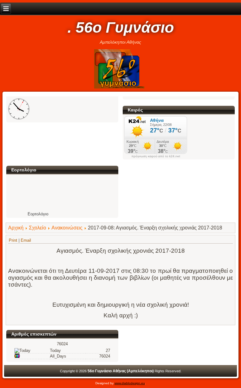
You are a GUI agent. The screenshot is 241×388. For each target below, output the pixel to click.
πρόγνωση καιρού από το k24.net (155, 156)
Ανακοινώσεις (67, 227)
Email (26, 240)
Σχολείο (37, 227)
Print (14, 240)
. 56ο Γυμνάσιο (120, 27)
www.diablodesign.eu (130, 383)
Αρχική (16, 227)
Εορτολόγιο (38, 214)
